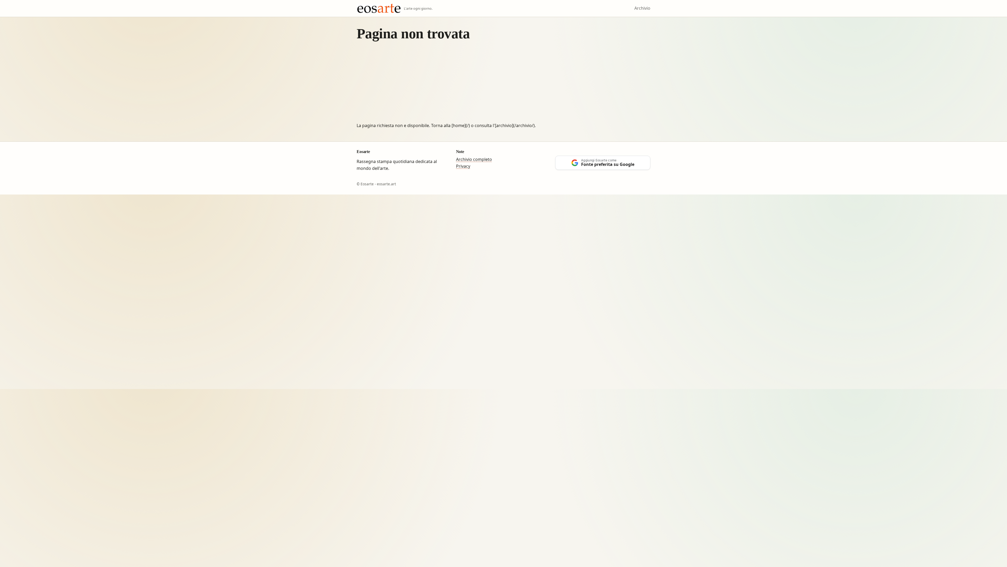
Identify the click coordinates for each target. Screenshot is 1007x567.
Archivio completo (474, 159)
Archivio (642, 8)
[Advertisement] (503, 83)
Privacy (463, 166)
